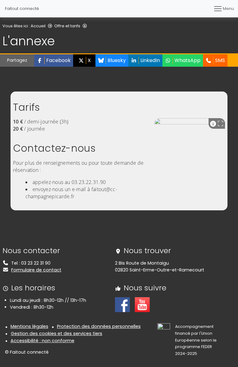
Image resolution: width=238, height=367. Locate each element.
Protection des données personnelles (99, 326)
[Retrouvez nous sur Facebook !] (122, 304)
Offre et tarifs (67, 26)
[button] (53, 60)
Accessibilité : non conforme (42, 341)
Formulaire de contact (36, 270)
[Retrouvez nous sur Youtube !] (142, 304)
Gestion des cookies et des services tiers (56, 333)
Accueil (38, 26)
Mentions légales (29, 326)
